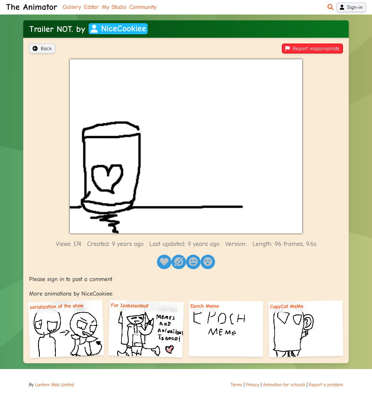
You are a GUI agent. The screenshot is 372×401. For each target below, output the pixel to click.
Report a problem (326, 384)
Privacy (252, 384)
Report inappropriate (316, 48)
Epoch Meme (204, 306)
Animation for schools (284, 384)
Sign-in (355, 7)
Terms (236, 384)
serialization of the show (57, 306)
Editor (91, 7)
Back (46, 48)
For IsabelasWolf (130, 305)
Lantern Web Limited (54, 384)
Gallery (72, 7)
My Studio (114, 7)
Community (142, 7)
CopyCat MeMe (286, 306)
